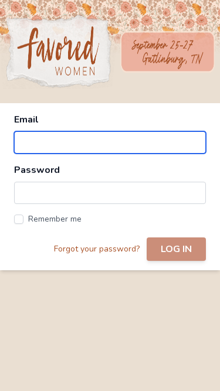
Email (26, 119)
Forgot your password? (97, 248)
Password (37, 170)
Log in (176, 249)
